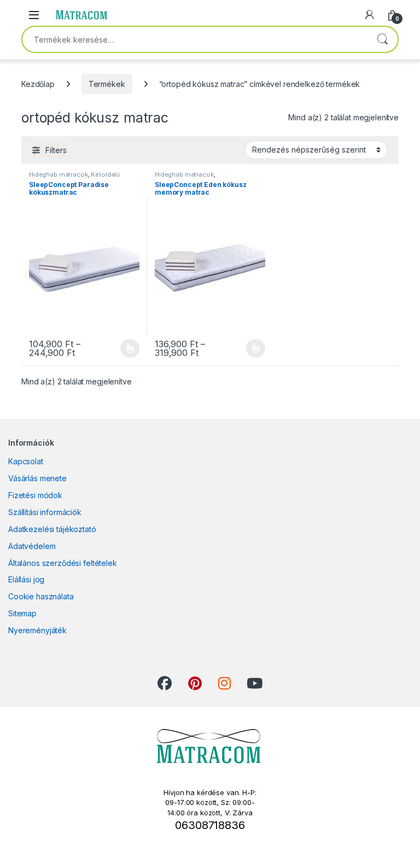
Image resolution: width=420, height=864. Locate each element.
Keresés (382, 39)
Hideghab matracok (58, 174)
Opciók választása (120, 348)
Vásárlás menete (37, 478)
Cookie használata (41, 596)
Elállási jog (26, 579)
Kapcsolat (25, 461)
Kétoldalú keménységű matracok (74, 178)
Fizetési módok (35, 495)
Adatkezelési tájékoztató (52, 529)
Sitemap (22, 613)
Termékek (107, 84)
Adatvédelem (31, 546)
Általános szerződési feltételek (62, 563)
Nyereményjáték (37, 630)
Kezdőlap (38, 84)
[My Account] (370, 14)
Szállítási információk (44, 512)
